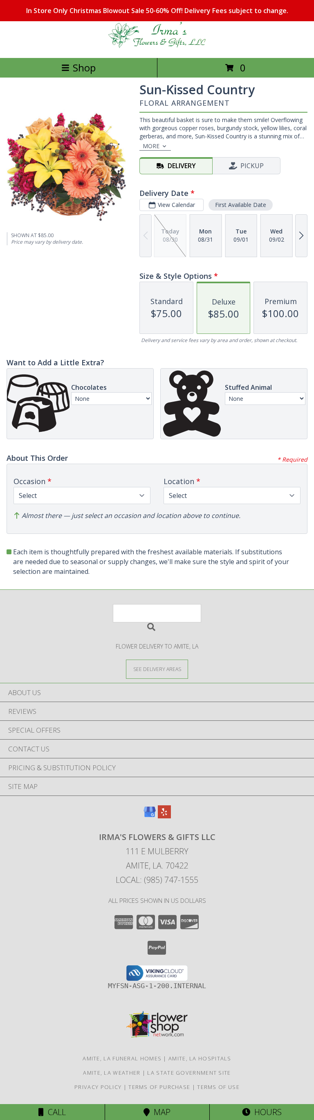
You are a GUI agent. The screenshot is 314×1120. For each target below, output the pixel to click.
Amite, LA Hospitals (199, 1058)
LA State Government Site (189, 1072)
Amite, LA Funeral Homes (122, 1058)
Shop (84, 67)
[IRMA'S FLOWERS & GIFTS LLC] (157, 46)
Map (160, 1112)
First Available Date (240, 205)
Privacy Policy (97, 1087)
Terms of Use (218, 1087)
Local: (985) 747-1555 (157, 879)
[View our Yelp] (164, 815)
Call (55, 1112)
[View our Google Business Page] (149, 815)
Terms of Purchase (159, 1087)
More (151, 146)
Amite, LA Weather (111, 1072)
